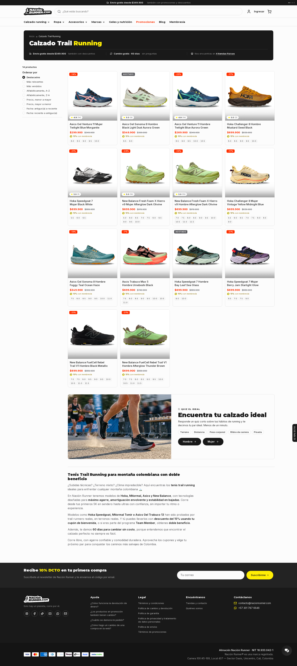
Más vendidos (34, 86)
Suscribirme (258, 575)
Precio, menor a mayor (39, 99)
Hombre (187, 441)
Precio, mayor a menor (39, 104)
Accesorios (76, 22)
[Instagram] (27, 614)
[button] (249, 11)
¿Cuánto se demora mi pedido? (107, 620)
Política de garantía (148, 613)
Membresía (177, 22)
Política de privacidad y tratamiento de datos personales (157, 620)
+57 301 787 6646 (249, 607)
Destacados (33, 77)
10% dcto (294, 431)
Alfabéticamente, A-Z (38, 90)
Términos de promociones (152, 631)
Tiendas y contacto (196, 603)
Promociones (145, 22)
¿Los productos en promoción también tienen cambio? (106, 613)
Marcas (96, 22)
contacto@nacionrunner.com (254, 603)
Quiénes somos (194, 608)
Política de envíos (147, 626)
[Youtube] (50, 614)
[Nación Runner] (38, 11)
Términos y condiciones (151, 603)
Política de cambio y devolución (155, 608)
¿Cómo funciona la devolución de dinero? (108, 605)
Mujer (211, 441)
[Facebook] (34, 614)
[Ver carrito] (269, 11)
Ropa (57, 22)
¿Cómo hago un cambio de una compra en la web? (107, 627)
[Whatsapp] (58, 614)
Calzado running (35, 22)
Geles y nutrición (120, 22)
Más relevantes (35, 81)
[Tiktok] (42, 614)
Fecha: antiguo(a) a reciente (42, 108)
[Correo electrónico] (65, 614)
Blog (162, 22)
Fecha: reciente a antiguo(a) (42, 113)
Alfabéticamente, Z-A (38, 95)
